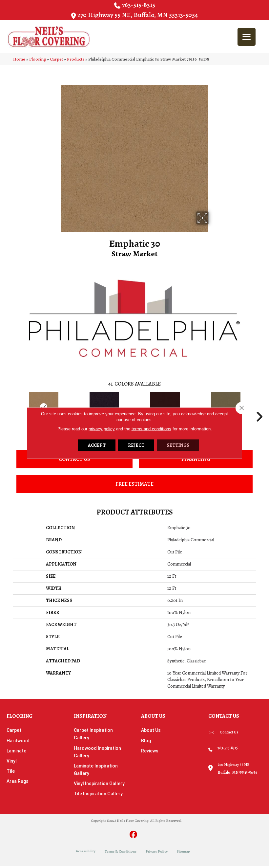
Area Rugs (18, 781)
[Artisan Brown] (164, 406)
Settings (178, 445)
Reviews (149, 750)
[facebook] (133, 835)
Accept (97, 445)
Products (75, 59)
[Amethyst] (104, 406)
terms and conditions (151, 428)
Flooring (37, 59)
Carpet (56, 59)
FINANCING (195, 459)
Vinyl (12, 761)
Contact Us (74, 459)
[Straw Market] (43, 406)
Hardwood (18, 740)
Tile (11, 771)
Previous (10, 407)
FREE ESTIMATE (134, 484)
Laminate (16, 750)
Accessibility (85, 851)
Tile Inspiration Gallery (98, 793)
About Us (151, 730)
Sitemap (183, 851)
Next (259, 407)
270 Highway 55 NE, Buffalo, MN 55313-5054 (137, 14)
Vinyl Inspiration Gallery (99, 783)
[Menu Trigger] (247, 37)
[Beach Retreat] (225, 406)
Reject (136, 445)
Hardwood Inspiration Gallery (97, 752)
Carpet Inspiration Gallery (93, 734)
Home (19, 59)
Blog (146, 740)
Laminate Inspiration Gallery (96, 769)
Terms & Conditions (120, 851)
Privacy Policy (157, 851)
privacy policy (102, 428)
